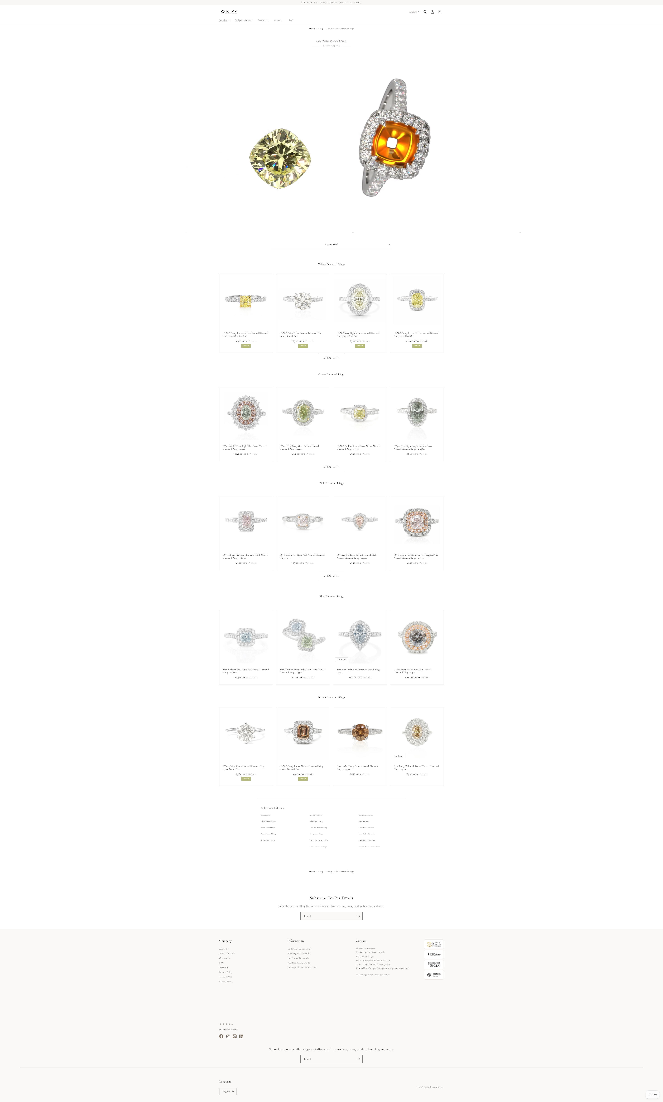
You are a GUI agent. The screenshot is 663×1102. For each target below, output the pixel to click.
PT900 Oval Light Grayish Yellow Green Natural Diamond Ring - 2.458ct (413, 447)
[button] (224, 20)
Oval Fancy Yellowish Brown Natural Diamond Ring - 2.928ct (416, 767)
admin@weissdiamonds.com (376, 960)
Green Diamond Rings (268, 834)
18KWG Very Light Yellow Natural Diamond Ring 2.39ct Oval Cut (358, 334)
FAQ (221, 962)
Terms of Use (225, 976)
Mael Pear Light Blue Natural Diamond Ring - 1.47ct (359, 671)
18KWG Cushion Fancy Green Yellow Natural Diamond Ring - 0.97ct (358, 447)
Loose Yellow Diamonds (367, 834)
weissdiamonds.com (434, 1087)
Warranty (223, 967)
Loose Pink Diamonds (366, 828)
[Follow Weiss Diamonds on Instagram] (228, 1037)
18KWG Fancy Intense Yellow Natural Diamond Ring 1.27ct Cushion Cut (245, 334)
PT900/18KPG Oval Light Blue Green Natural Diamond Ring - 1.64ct (244, 447)
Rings (320, 28)
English (226, 1091)
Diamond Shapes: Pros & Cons (302, 967)
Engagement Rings (316, 834)
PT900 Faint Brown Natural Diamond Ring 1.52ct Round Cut (244, 767)
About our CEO (227, 953)
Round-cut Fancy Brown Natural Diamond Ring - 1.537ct (357, 767)
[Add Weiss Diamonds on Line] (235, 1037)
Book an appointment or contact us (373, 974)
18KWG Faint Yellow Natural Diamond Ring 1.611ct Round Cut (301, 334)
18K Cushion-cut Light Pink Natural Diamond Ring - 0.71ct (302, 556)
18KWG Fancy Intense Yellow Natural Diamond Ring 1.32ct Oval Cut (416, 334)
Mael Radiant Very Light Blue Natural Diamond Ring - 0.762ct (246, 671)
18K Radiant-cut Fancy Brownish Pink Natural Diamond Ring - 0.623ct (245, 556)
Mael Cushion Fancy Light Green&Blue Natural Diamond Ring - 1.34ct (302, 671)
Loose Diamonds (364, 821)
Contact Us (224, 958)
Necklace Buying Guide (299, 962)
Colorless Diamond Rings (318, 828)
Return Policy (226, 972)
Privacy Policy (226, 981)
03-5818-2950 (368, 956)
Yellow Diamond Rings (268, 821)
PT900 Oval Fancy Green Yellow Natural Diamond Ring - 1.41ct (299, 447)
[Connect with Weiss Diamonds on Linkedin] (241, 1037)
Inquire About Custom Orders (369, 847)
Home (312, 28)
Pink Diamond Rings (268, 828)
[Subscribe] (358, 916)
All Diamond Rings (316, 821)
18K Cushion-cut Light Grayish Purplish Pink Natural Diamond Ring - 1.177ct (416, 556)
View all (331, 358)
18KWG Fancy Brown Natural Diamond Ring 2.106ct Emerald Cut (301, 767)
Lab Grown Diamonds (298, 958)
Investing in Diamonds (299, 953)
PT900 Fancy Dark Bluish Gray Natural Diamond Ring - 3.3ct (412, 671)
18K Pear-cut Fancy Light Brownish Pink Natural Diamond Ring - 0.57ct (357, 556)
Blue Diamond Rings (268, 840)
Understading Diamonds (299, 948)
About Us (223, 948)
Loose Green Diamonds (367, 840)
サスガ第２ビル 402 (366, 968)
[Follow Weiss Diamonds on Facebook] (221, 1037)
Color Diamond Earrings (318, 847)
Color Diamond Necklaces (319, 840)
